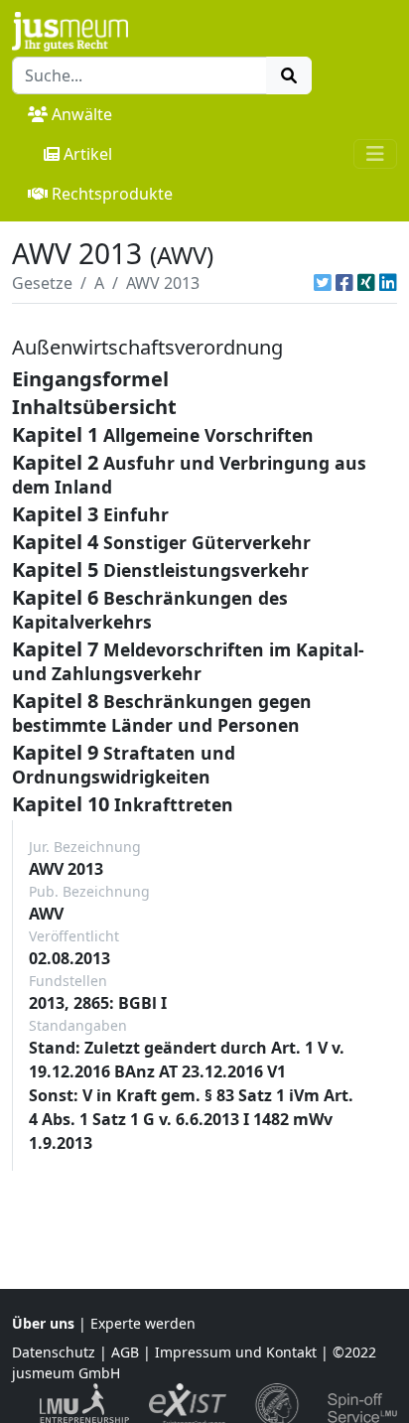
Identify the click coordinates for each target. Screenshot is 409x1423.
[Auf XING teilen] (366, 283)
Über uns (43, 1323)
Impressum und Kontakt (236, 1352)
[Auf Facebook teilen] (344, 283)
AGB (125, 1352)
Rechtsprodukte (112, 194)
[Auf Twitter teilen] (323, 283)
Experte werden (143, 1323)
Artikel (88, 154)
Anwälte (82, 114)
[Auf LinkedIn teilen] (388, 283)
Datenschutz (53, 1352)
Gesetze (42, 283)
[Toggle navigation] (375, 154)
